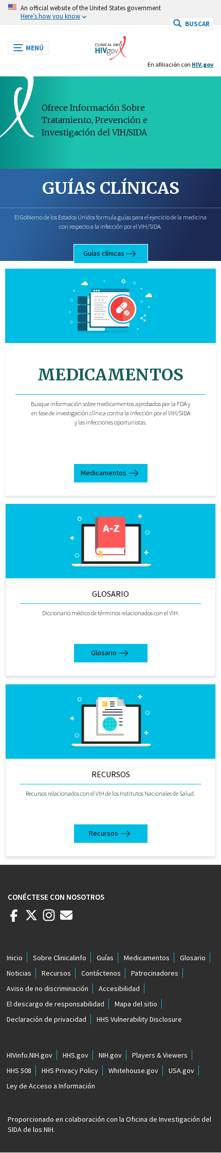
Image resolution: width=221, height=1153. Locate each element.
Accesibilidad (119, 988)
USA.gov (181, 1070)
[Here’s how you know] (110, 12)
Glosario (110, 594)
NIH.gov (110, 1055)
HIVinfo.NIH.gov (29, 1055)
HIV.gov (202, 64)
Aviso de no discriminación (47, 988)
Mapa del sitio (136, 1003)
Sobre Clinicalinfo (59, 957)
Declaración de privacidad (46, 1019)
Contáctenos (101, 973)
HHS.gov (75, 1055)
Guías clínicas (110, 188)
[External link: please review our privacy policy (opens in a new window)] (31, 919)
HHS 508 (19, 1070)
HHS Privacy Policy (70, 1070)
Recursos (110, 774)
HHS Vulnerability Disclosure (139, 1019)
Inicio (15, 957)
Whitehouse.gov (133, 1070)
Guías (105, 957)
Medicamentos (103, 472)
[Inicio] (110, 45)
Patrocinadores (154, 973)
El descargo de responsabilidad (55, 1003)
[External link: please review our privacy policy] (14, 919)
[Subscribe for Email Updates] (66, 919)
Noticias (19, 973)
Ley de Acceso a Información (51, 1085)
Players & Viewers (160, 1055)
